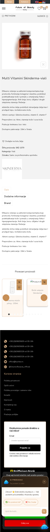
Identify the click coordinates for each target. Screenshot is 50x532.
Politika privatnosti (12, 380)
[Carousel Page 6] (23, 314)
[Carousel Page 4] (18, 314)
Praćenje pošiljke (11, 414)
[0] (39, 8)
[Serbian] (44, 2)
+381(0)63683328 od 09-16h (20, 351)
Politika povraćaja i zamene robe (17, 390)
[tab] (25, 189)
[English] (37, 2)
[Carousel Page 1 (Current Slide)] (9, 314)
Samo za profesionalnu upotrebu (23, 155)
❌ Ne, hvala (30, 502)
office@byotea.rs (15, 361)
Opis (6, 189)
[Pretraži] (44, 511)
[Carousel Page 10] (35, 314)
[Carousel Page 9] (32, 314)
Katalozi (24, 2)
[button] (12, 141)
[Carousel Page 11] (38, 314)
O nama (7, 409)
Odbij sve (25, 523)
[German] (40, 2)
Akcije (9, 2)
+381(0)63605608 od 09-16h (20, 346)
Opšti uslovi (9, 385)
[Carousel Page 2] (12, 314)
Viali (13, 151)
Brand (7, 203)
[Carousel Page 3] (15, 314)
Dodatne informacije (15, 196)
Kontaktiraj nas (10, 405)
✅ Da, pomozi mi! (13, 502)
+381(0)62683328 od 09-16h (20, 356)
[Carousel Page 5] (20, 314)
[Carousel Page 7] (26, 314)
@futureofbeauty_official (19, 366)
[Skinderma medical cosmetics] (12, 169)
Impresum (8, 400)
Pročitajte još (19, 282)
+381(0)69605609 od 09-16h (20, 341)
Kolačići (7, 395)
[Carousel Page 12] (41, 314)
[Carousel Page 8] (29, 314)
